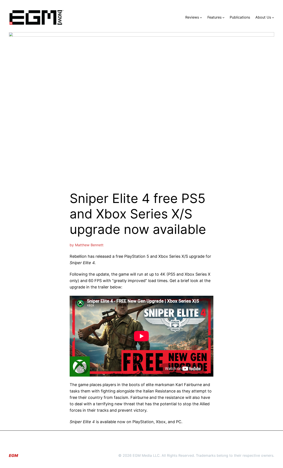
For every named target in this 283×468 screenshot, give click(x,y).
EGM (13, 455)
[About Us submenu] (273, 17)
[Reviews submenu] (201, 17)
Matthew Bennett (89, 245)
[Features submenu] (223, 17)
